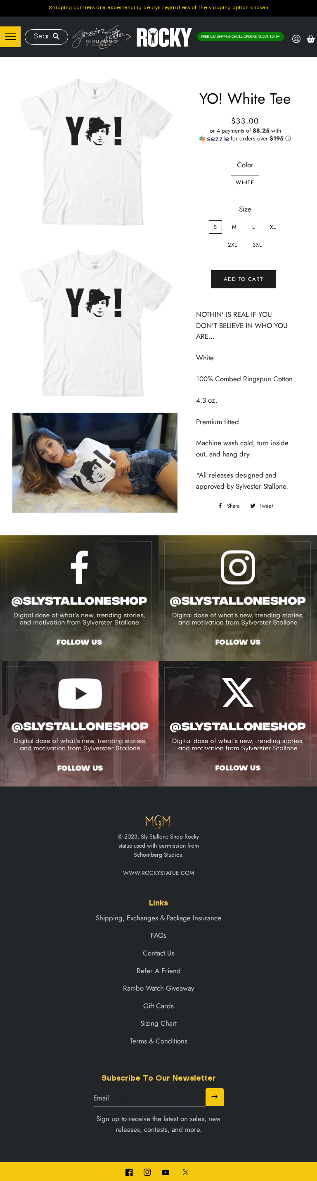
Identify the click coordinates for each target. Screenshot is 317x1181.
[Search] (55, 37)
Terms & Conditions (158, 1041)
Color (245, 165)
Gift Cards (158, 1006)
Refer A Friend (159, 971)
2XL (233, 245)
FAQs (158, 935)
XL (273, 227)
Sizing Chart (158, 1023)
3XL (258, 245)
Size (245, 209)
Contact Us (159, 953)
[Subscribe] (215, 1097)
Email (101, 1098)
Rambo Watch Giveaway (158, 988)
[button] (245, 135)
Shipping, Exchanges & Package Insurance (158, 918)
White (245, 182)
